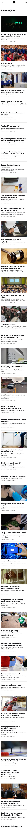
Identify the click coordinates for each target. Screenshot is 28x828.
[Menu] (26, 2)
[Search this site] (2, 2)
